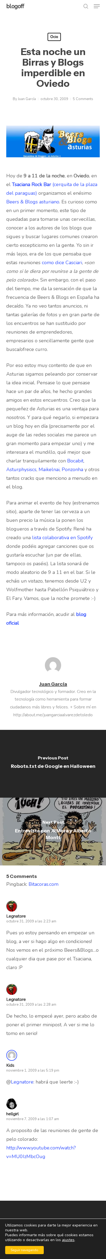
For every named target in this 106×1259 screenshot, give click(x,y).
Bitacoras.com (43, 884)
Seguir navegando (24, 1250)
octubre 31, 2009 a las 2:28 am (31, 1004)
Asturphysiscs (21, 469)
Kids (10, 1065)
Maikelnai (49, 469)
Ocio (54, 36)
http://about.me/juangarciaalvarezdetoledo (53, 715)
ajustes (68, 1240)
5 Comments (83, 99)
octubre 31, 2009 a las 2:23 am (31, 921)
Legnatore (16, 999)
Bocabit (75, 461)
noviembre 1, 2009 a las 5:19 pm (32, 1070)
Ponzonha (72, 469)
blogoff (15, 6)
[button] (97, 6)
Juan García (27, 99)
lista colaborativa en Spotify (62, 537)
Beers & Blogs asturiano (32, 202)
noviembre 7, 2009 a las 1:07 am (32, 1119)
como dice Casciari (62, 262)
